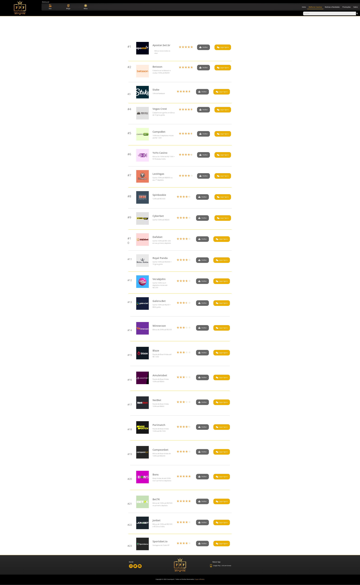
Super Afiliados (199, 579)
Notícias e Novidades (332, 7)
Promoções (346, 7)
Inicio (304, 7)
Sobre (355, 7)
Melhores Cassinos (315, 7)
